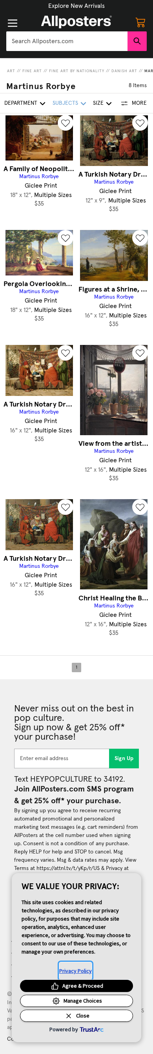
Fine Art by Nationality (76, 71)
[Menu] (12, 23)
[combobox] (67, 41)
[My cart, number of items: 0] (140, 22)
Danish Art (124, 71)
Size (98, 103)
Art (11, 71)
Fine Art (32, 71)
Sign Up (124, 758)
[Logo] (76, 22)
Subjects (65, 103)
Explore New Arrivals (76, 6)
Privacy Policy (75, 970)
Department (20, 103)
